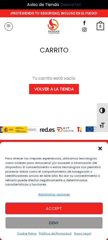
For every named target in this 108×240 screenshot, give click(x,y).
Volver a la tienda (54, 89)
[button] (100, 148)
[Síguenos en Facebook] (84, 23)
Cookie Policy (26, 233)
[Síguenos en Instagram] (84, 30)
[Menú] (8, 26)
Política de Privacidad (55, 233)
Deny (54, 223)
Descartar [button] (70, 5)
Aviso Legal (82, 233)
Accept (54, 208)
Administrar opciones (54, 194)
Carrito (54, 50)
